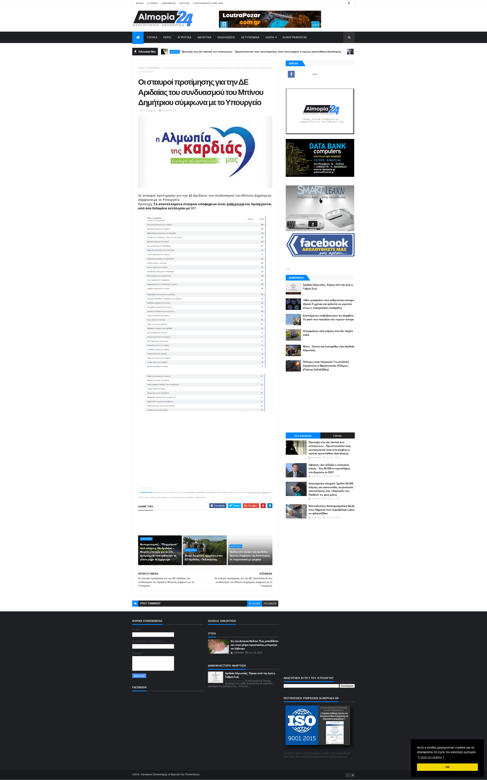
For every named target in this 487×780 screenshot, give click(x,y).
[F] (347, 775)
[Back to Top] (353, 775)
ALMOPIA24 (153, 67)
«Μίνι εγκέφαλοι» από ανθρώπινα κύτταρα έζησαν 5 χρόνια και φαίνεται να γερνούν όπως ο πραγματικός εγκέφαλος (328, 304)
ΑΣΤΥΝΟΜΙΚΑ (250, 37)
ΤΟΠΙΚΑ (152, 37)
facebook (270, 603)
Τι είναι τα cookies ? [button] (431, 757)
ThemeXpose (192, 774)
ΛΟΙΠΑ (270, 37)
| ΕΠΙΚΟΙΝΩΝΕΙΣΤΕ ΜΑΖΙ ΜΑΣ (208, 3)
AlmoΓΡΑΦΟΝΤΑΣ (294, 37)
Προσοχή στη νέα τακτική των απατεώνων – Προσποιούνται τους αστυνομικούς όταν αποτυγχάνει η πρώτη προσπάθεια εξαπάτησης (238, 51)
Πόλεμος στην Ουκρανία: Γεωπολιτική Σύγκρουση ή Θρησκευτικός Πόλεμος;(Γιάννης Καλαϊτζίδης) (326, 365)
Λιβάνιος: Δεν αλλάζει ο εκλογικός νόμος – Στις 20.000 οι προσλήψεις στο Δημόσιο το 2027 (329, 468)
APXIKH (140, 3)
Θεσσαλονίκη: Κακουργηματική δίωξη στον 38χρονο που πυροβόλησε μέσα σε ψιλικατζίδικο (332, 509)
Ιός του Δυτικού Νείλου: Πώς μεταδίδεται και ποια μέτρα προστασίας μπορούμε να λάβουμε (254, 645)
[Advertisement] (207, 522)
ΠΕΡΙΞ (167, 37)
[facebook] (349, 3)
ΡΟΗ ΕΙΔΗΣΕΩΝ (303, 436)
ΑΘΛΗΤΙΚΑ (204, 37)
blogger (254, 603)
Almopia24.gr (146, 492)
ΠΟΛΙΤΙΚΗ (338, 51)
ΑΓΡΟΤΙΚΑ (184, 37)
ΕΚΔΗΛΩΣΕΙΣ (226, 37)
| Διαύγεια (184, 3)
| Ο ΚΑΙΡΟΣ (152, 3)
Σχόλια (337, 436)
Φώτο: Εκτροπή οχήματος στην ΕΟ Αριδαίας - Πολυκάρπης (204, 557)
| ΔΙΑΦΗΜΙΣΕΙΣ (168, 3)
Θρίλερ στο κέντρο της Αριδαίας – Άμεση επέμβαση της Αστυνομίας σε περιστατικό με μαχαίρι (250, 555)
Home (141, 67)
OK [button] (448, 767)
